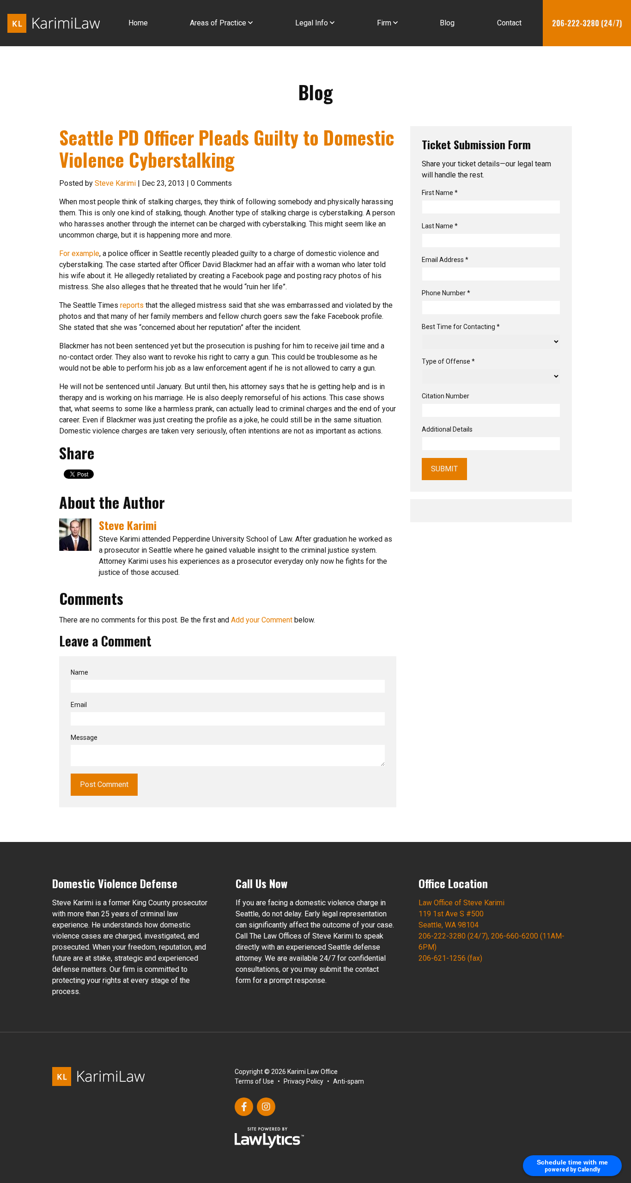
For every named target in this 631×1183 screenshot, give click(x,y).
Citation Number (445, 396)
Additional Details (447, 429)
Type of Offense (448, 361)
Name (79, 672)
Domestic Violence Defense (114, 883)
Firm (384, 22)
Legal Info (311, 22)
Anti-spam (348, 1081)
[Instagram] (266, 1107)
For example (79, 253)
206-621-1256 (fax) (450, 958)
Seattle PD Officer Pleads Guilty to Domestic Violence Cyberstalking (226, 148)
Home (138, 22)
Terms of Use (254, 1081)
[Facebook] (244, 1107)
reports (133, 305)
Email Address (445, 259)
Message (84, 737)
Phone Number (446, 293)
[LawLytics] (269, 1137)
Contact (509, 22)
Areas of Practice (218, 22)
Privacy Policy (303, 1081)
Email (79, 704)
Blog (447, 22)
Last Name (440, 226)
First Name (440, 192)
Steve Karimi (115, 183)
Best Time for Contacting (461, 326)
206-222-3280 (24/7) (587, 23)
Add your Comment (261, 620)
